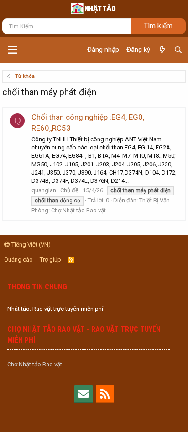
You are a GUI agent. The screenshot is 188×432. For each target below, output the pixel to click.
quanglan (43, 190)
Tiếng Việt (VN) (30, 244)
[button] (12, 50)
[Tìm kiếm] (178, 50)
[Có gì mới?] (162, 50)
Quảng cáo (18, 259)
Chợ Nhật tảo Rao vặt (34, 364)
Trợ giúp (50, 259)
